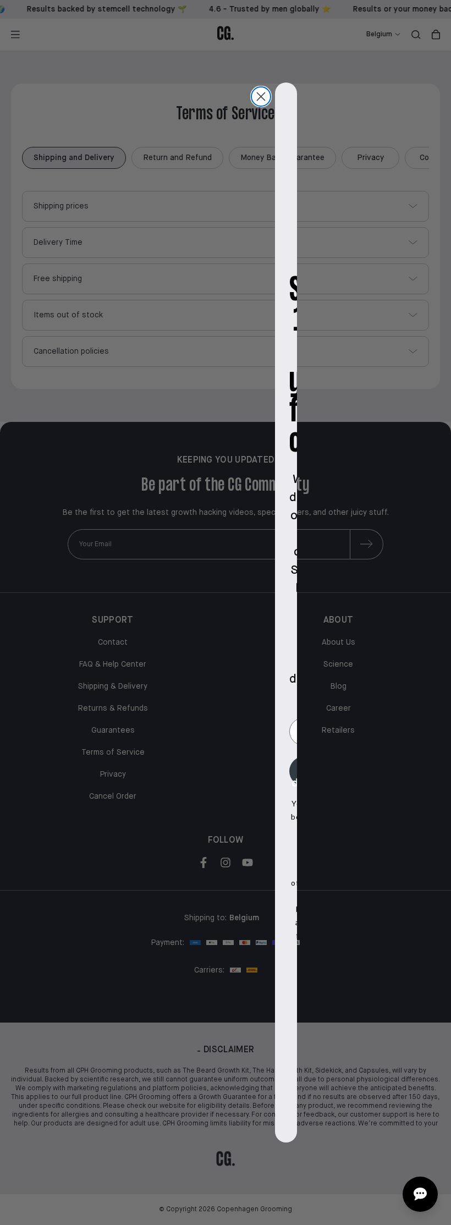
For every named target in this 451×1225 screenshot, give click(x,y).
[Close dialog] (261, 96)
